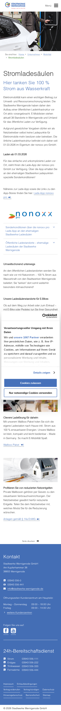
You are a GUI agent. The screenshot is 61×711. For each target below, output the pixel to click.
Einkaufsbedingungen (27, 684)
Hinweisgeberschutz (12, 695)
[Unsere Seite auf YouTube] (13, 631)
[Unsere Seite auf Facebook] (5, 631)
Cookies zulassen (30, 382)
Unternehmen (33, 54)
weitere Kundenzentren (19, 612)
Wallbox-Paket (11, 444)
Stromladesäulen (16, 57)
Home (21, 54)
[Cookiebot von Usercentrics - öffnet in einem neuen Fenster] (43, 316)
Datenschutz (48, 689)
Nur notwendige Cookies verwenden (30, 392)
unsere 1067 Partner (26, 337)
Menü (48, 5)
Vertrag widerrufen (11, 689)
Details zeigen (41, 372)
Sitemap (46, 695)
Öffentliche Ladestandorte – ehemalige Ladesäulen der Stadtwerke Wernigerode (27, 246)
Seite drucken (28, 541)
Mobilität (47, 54)
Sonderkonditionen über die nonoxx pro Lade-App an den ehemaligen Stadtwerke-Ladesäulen (27, 231)
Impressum (8, 684)
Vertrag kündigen (31, 689)
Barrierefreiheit (32, 695)
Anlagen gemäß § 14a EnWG (19, 519)
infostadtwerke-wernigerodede (25, 588)
